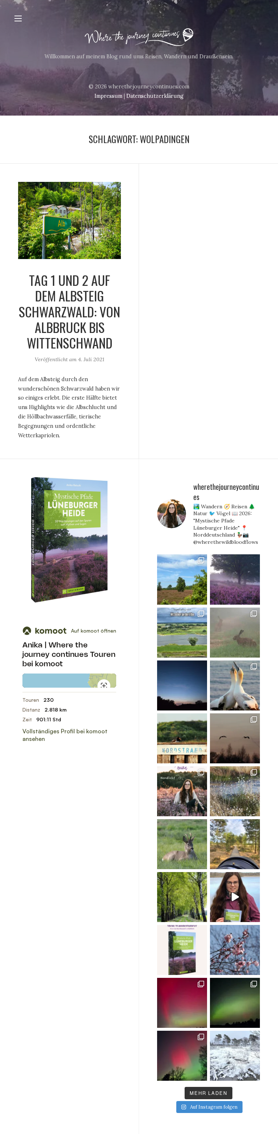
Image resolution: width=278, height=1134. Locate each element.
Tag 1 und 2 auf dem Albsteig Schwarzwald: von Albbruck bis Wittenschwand (69, 311)
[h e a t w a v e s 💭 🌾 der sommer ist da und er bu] (182, 685)
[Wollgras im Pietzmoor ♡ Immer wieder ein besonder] (235, 791)
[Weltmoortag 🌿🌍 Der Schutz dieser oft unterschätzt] (235, 738)
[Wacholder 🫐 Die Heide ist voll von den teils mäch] (182, 579)
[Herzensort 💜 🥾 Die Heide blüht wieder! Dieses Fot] (235, 579)
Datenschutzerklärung (155, 96)
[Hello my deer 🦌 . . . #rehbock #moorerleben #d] (182, 844)
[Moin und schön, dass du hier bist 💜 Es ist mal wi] (182, 791)
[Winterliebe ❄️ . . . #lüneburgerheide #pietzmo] (235, 1056)
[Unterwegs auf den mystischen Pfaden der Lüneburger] (235, 897)
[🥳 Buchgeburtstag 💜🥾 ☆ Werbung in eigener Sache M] (182, 950)
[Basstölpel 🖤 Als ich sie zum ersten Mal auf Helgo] (235, 685)
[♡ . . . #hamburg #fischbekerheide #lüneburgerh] (182, 1003)
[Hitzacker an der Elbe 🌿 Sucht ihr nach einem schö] (182, 633)
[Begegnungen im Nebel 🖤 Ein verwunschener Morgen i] (235, 633)
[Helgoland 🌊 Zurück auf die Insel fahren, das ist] (182, 738)
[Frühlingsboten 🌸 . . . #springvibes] (235, 950)
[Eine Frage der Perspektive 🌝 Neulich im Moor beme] (235, 844)
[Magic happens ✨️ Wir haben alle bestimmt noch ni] (182, 1056)
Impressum (108, 96)
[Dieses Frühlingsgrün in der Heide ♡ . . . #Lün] (182, 897)
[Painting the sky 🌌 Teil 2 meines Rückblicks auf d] (235, 1003)
